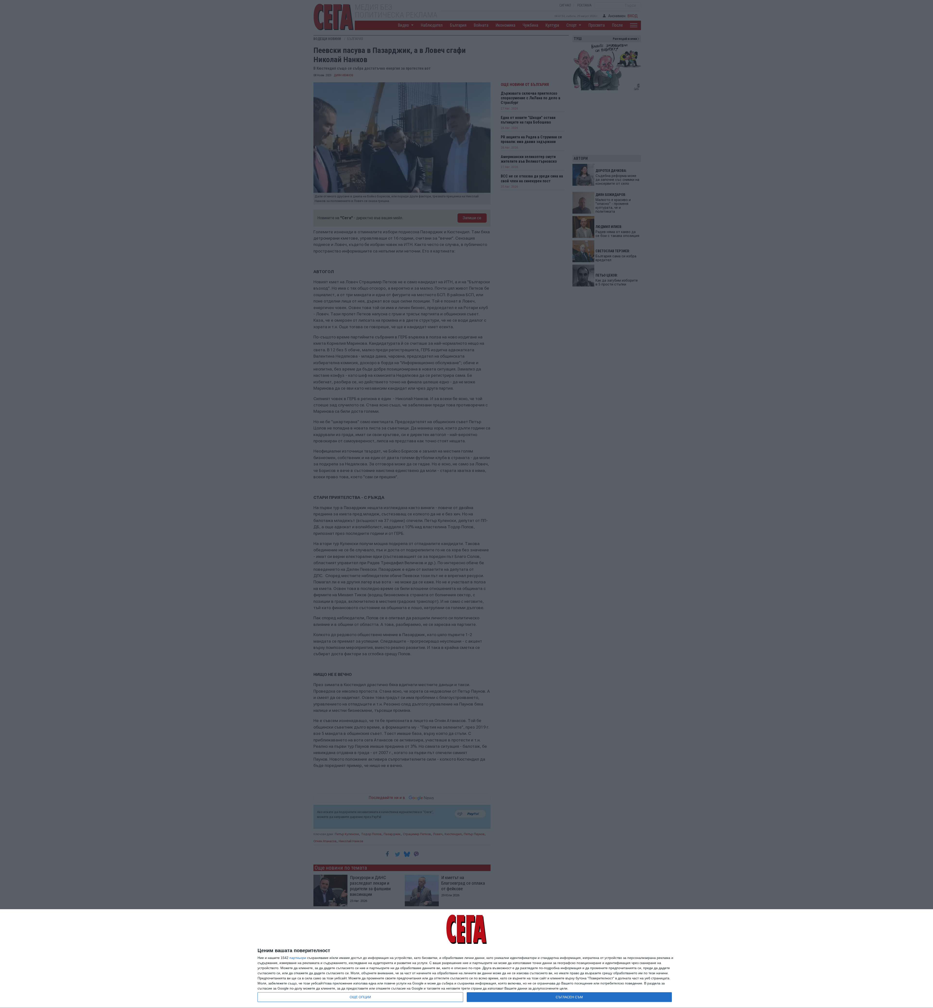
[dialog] (466, 958)
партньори (297, 957)
